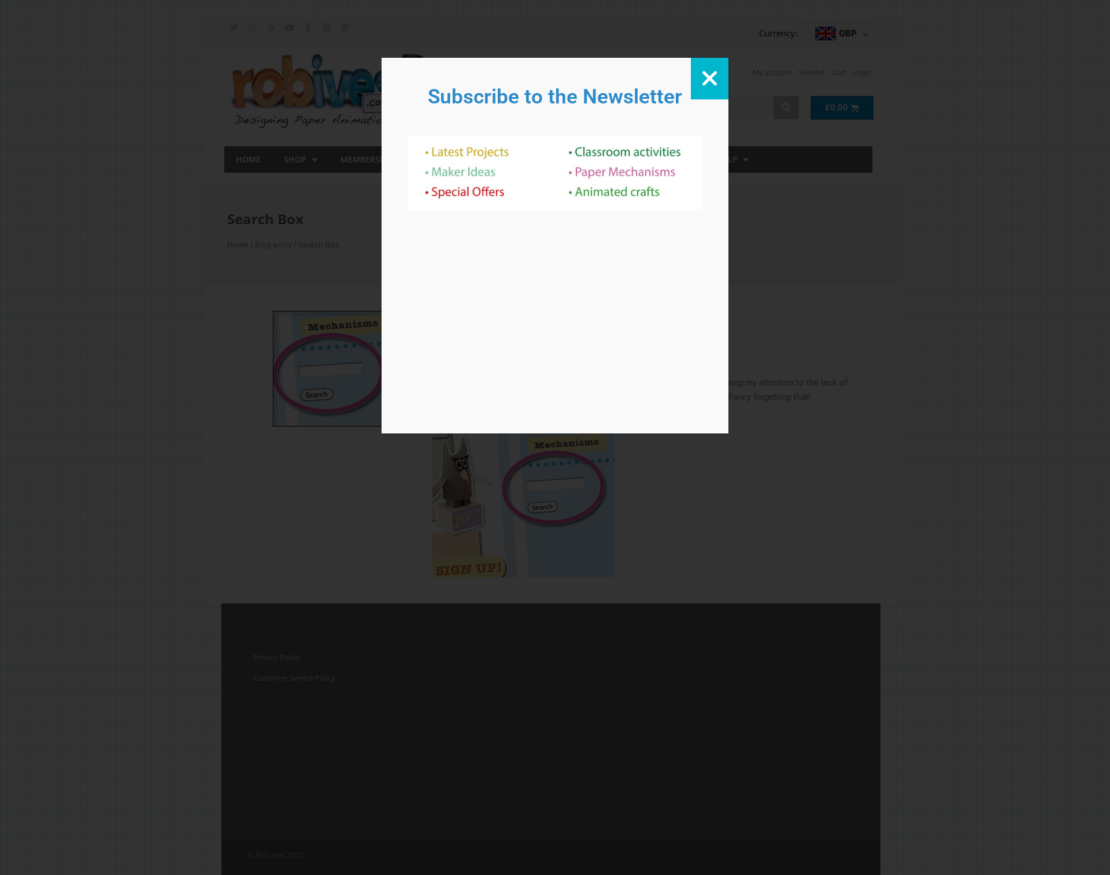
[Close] (709, 78)
